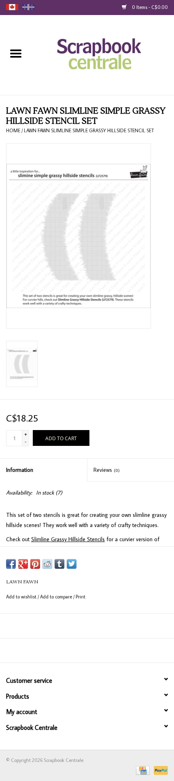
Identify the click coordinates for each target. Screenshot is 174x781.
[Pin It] (35, 564)
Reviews (106, 469)
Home (13, 130)
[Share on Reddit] (47, 564)
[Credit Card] (142, 770)
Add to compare (56, 597)
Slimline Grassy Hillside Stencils (68, 539)
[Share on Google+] (23, 564)
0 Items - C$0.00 (149, 7)
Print (80, 597)
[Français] (28, 7)
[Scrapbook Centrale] (103, 54)
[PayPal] (159, 770)
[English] (12, 7)
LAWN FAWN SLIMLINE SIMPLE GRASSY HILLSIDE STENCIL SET (89, 130)
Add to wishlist (22, 597)
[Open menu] (16, 53)
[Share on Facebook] (11, 564)
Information (19, 469)
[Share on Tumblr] (59, 564)
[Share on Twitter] (71, 564)
